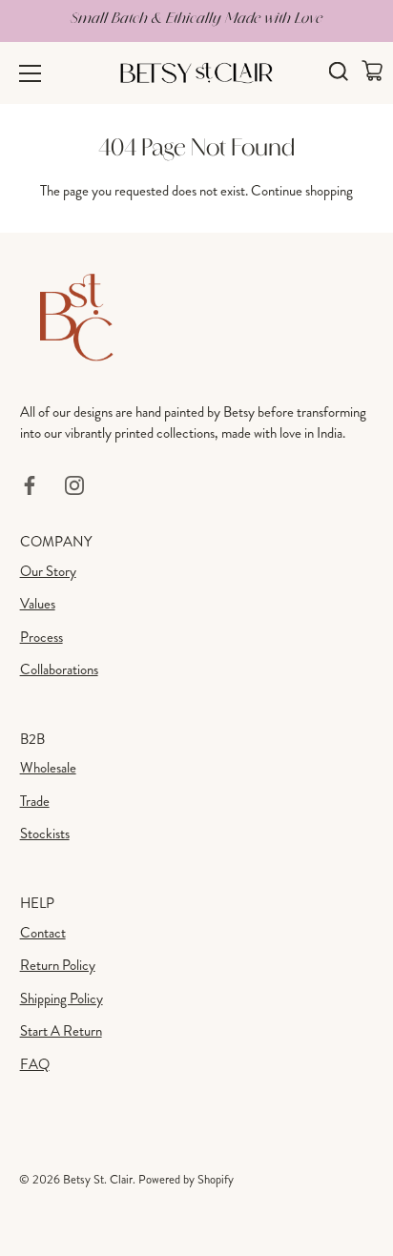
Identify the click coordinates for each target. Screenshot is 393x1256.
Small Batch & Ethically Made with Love (196, 18)
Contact (43, 932)
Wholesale (48, 767)
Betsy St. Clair (98, 1179)
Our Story (48, 571)
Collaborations (59, 669)
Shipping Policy (61, 998)
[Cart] (371, 70)
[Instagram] (74, 483)
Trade (35, 801)
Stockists (45, 833)
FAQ (35, 1064)
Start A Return (61, 1030)
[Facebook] (29, 483)
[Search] (338, 74)
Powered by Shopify (186, 1179)
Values (37, 603)
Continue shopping (302, 190)
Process (41, 637)
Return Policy (57, 965)
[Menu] (31, 73)
